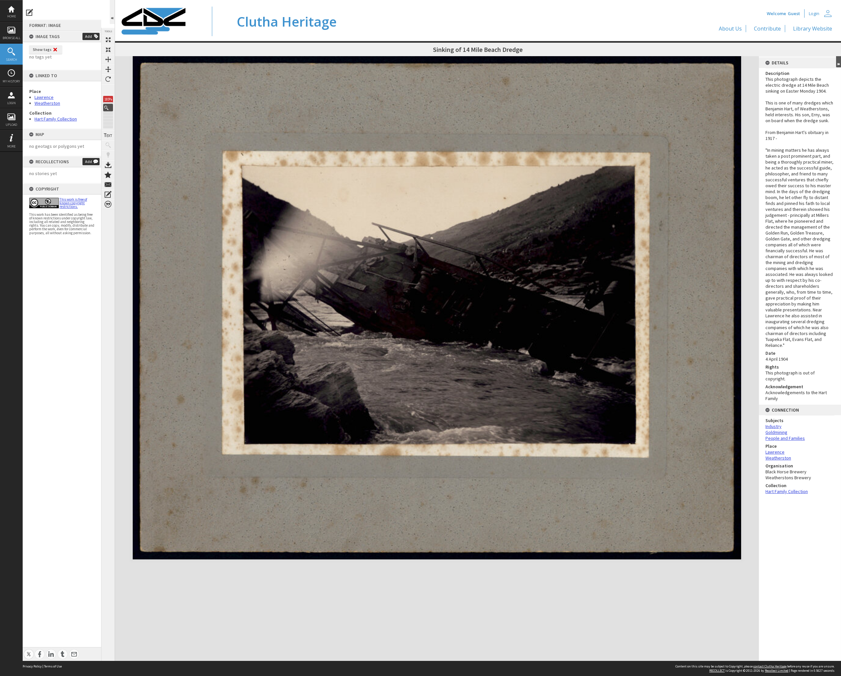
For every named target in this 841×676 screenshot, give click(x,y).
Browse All (11, 38)
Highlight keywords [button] (108, 155)
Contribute (767, 28)
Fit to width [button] (108, 59)
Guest (794, 13)
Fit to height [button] (108, 69)
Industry (773, 426)
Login (11, 103)
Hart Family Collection (55, 119)
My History (11, 81)
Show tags (42, 49)
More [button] (11, 146)
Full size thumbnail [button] (108, 40)
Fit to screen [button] (108, 50)
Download (108, 165)
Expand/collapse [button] (838, 61)
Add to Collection (108, 175)
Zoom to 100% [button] (108, 89)
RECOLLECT (717, 670)
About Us (730, 28)
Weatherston (47, 103)
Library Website (812, 28)
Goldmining (776, 432)
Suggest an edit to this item (29, 12)
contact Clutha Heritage (769, 666)
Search (11, 59)
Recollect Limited (776, 670)
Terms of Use (53, 666)
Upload (11, 125)
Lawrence (44, 97)
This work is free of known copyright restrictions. (73, 203)
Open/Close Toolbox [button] (112, 12)
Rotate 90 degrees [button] (108, 79)
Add (88, 36)
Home (11, 16)
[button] (108, 107)
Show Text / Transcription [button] (108, 135)
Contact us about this (108, 185)
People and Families (785, 438)
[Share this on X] (29, 650)
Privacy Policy (32, 666)
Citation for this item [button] (108, 204)
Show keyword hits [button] (108, 145)
